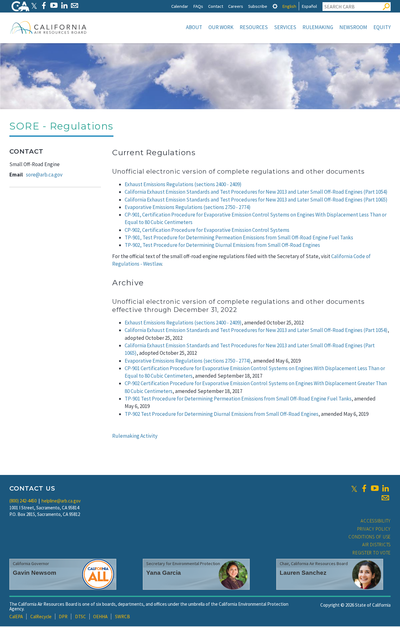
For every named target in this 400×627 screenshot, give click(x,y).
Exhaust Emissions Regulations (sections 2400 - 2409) (183, 184)
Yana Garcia (163, 572)
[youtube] (375, 488)
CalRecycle (41, 616)
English (289, 6)
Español (309, 6)
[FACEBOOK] (44, 5)
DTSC (80, 616)
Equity (382, 27)
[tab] (275, 6)
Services (285, 27)
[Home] (48, 27)
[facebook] (364, 488)
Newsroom (353, 27)
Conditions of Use (369, 537)
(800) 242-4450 (23, 501)
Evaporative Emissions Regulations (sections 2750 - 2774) (188, 360)
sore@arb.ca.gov (44, 174)
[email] (385, 498)
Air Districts (376, 545)
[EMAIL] (74, 5)
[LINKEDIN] (64, 5)
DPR (63, 616)
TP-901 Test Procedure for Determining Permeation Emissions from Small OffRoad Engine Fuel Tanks (238, 398)
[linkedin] (385, 488)
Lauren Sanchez (303, 572)
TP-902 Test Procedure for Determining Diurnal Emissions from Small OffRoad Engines (221, 413)
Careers (235, 6)
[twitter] (354, 488)
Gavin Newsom (34, 572)
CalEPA (16, 616)
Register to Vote (371, 553)
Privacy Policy (374, 529)
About (194, 27)
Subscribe (257, 6)
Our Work (220, 27)
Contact (215, 6)
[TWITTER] (34, 5)
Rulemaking (317, 27)
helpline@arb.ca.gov (61, 501)
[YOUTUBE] (54, 5)
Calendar (179, 6)
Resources (254, 27)
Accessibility (376, 521)
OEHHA (100, 616)
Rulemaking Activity (135, 435)
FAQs (198, 6)
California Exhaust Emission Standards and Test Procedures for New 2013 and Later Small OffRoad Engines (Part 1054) (256, 330)
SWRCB (122, 616)
